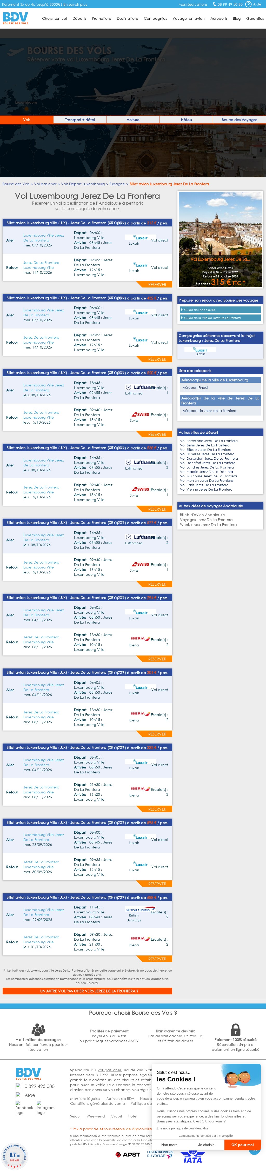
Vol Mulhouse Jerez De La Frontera (208, 476)
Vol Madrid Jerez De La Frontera (206, 472)
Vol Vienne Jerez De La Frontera (206, 489)
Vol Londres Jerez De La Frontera (207, 467)
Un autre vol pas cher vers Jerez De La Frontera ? (89, 990)
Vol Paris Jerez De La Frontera (204, 485)
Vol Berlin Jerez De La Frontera (205, 445)
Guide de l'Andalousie (199, 310)
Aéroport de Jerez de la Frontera (209, 411)
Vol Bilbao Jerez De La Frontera (205, 449)
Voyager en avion (188, 18)
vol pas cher (109, 1069)
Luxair (200, 354)
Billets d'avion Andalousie (202, 514)
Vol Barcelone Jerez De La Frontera (209, 441)
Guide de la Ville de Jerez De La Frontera (212, 318)
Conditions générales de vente (97, 1103)
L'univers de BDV (119, 1098)
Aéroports (218, 18)
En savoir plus (75, 4)
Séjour (75, 1116)
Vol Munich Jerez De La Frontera (206, 480)
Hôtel (132, 1116)
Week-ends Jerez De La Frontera (208, 524)
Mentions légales (85, 1098)
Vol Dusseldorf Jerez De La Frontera (209, 458)
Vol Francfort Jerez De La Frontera (208, 463)
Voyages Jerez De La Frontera (206, 519)
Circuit (116, 1116)
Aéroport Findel (195, 387)
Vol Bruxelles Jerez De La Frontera (207, 454)
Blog (237, 18)
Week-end (96, 1116)
